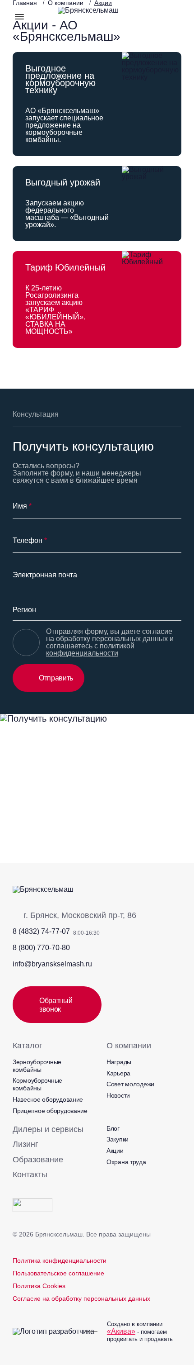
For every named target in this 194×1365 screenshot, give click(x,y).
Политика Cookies (39, 1285)
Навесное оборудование (48, 1099)
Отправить (56, 678)
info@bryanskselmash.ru (52, 964)
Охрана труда (126, 1161)
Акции (115, 1150)
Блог (113, 1128)
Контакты (30, 1174)
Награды (118, 1061)
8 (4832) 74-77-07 (41, 931)
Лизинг (25, 1144)
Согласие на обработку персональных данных (81, 1298)
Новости (118, 1095)
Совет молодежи (130, 1084)
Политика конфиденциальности (59, 1260)
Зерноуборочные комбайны (37, 1065)
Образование (38, 1159)
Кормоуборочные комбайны (37, 1084)
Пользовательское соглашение (58, 1273)
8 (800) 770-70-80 (41, 947)
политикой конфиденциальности (90, 649)
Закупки (117, 1139)
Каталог (27, 1045)
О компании (128, 1045)
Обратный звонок (55, 1005)
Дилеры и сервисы (48, 1129)
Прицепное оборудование (50, 1110)
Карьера (118, 1073)
